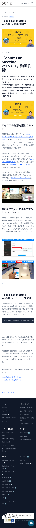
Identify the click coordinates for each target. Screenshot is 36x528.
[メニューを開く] (32, 3)
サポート (4, 421)
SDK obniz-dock (8, 491)
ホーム (4, 12)
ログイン (22, 460)
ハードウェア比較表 (8, 445)
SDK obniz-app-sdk (9, 488)
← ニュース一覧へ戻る (9, 392)
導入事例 (4, 407)
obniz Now (23, 436)
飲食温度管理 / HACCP (27, 408)
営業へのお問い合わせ (9, 418)
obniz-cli (5, 494)
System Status (25, 463)
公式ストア (24, 457)
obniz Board (6, 442)
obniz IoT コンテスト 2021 (19, 164)
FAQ (4, 498)
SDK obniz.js (7, 484)
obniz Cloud (25, 433)
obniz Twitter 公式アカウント (12, 377)
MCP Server (6, 478)
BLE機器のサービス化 (26, 424)
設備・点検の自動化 (26, 411)
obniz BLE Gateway (8, 439)
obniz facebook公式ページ (11, 380)
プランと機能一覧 (25, 439)
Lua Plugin (6, 481)
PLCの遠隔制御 (24, 414)
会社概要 (5, 414)
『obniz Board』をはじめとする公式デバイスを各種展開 (17, 137)
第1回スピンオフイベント (20, 178)
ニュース (11, 12)
